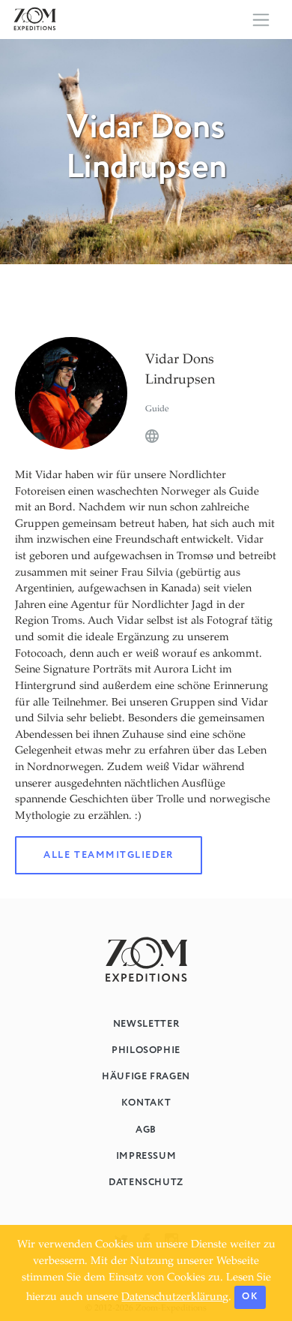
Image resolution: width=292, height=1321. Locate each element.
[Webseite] (152, 436)
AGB (146, 1130)
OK (250, 1296)
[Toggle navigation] (261, 20)
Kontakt (146, 1103)
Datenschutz (146, 1182)
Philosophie (146, 1050)
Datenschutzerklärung (174, 1297)
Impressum (146, 1156)
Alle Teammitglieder (108, 855)
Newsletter (146, 1024)
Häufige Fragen (146, 1077)
